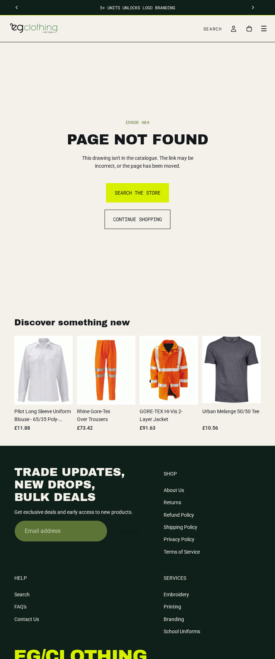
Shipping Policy (180, 527)
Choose (67, 393)
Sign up (129, 531)
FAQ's (20, 607)
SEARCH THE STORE (137, 192)
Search (22, 594)
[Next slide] (253, 369)
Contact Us (26, 619)
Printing (172, 607)
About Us (174, 490)
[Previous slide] (210, 369)
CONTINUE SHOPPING (137, 219)
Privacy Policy (179, 539)
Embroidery (176, 594)
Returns (172, 502)
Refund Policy (179, 515)
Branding (174, 619)
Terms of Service (182, 552)
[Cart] (249, 28)
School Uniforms (182, 631)
